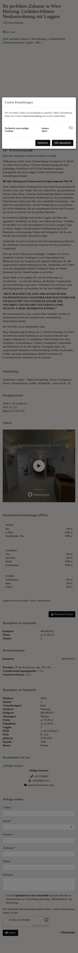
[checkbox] (70, 127)
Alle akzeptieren (62, 142)
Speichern (43, 142)
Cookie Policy (59, 116)
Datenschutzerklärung (32, 116)
